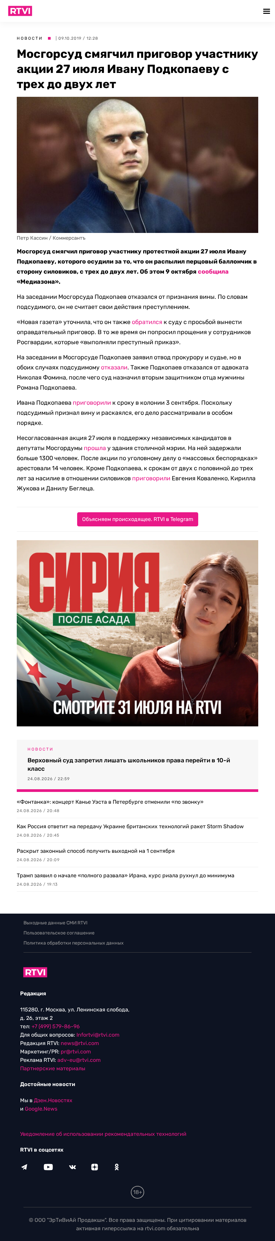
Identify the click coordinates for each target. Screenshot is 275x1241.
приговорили (92, 402)
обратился (147, 322)
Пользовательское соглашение (59, 933)
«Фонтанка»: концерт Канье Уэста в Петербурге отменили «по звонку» (110, 802)
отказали (114, 367)
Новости (30, 38)
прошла (95, 448)
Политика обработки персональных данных (73, 943)
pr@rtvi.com (76, 1051)
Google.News (41, 1109)
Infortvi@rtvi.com (97, 1035)
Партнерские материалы (52, 1068)
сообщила (213, 271)
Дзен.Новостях (53, 1100)
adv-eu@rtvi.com (79, 1060)
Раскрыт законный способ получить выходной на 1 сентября (96, 851)
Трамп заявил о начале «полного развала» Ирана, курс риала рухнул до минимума (125, 875)
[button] (267, 11)
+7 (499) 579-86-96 (56, 1026)
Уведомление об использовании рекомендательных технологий (103, 1134)
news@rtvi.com (80, 1043)
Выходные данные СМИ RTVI (55, 923)
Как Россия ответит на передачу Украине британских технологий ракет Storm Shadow (130, 826)
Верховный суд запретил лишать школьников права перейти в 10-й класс (129, 764)
